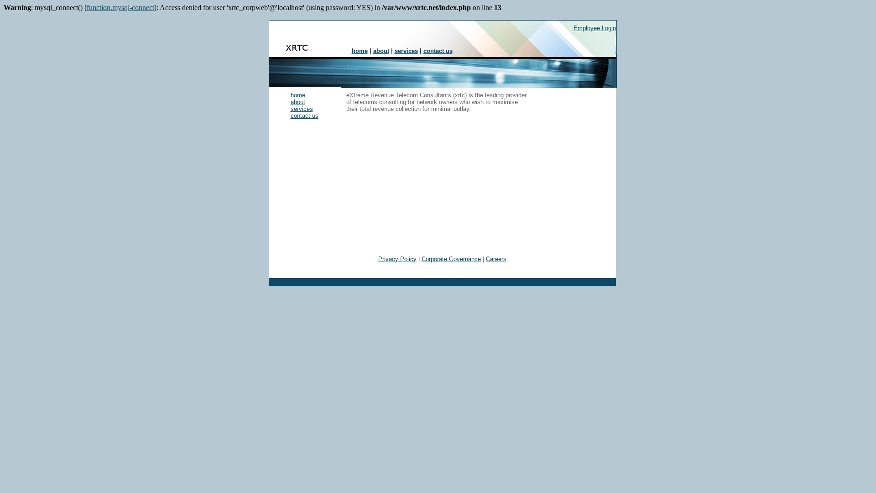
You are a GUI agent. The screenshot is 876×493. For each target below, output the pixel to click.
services (406, 50)
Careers (496, 259)
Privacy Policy (397, 259)
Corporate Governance (451, 259)
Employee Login (595, 28)
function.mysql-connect (120, 7)
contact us (438, 50)
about (381, 50)
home (360, 50)
